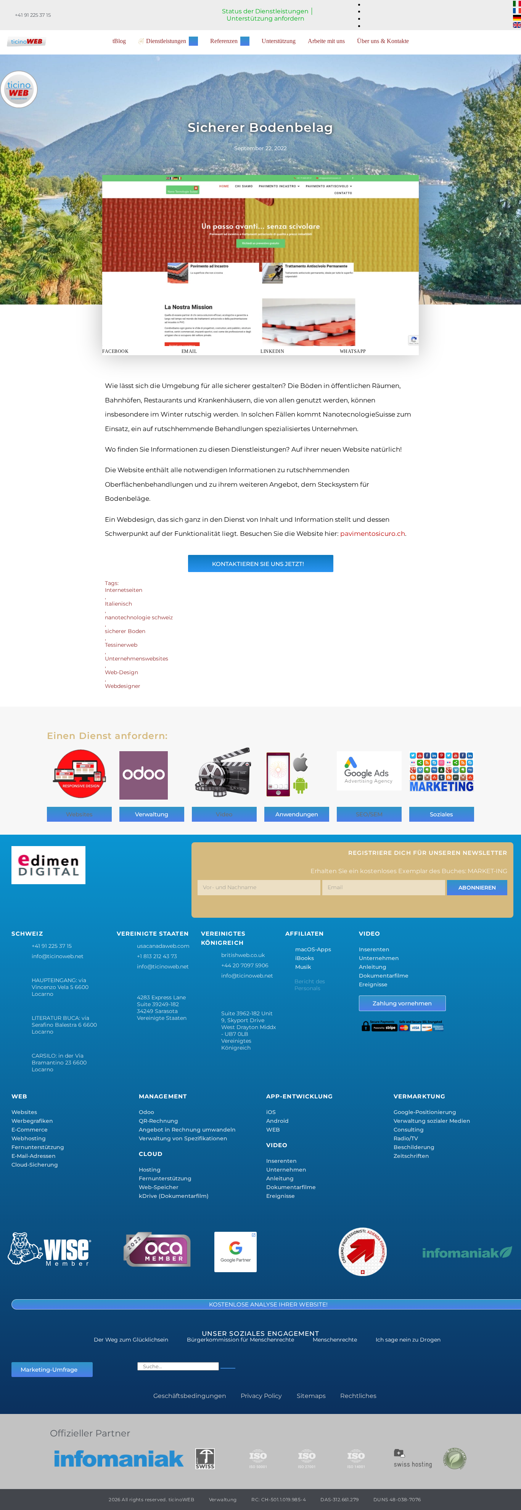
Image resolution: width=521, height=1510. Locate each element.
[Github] (156, 902)
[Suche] (227, 1368)
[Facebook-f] (21, 902)
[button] (142, 351)
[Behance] (111, 902)
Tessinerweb (121, 644)
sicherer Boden (125, 631)
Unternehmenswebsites (136, 658)
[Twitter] (43, 902)
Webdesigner (122, 686)
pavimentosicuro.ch (372, 533)
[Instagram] (66, 902)
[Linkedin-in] (88, 902)
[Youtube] (133, 902)
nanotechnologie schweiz (139, 617)
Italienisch (118, 603)
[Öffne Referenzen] (244, 41)
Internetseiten (123, 590)
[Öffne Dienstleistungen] (193, 41)
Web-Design (121, 672)
